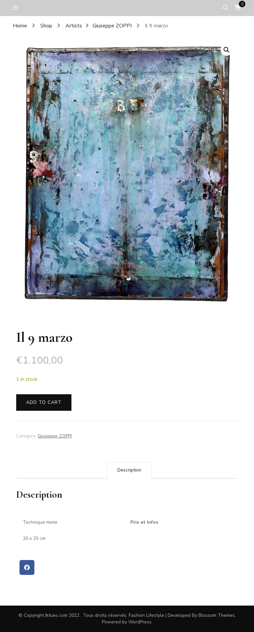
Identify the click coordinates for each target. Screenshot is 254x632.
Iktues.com (56, 615)
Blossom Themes (216, 615)
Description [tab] (129, 470)
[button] (227, 50)
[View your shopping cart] (237, 8)
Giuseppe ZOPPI (55, 436)
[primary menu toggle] (17, 7)
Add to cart (44, 402)
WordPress (139, 622)
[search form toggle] (225, 8)
